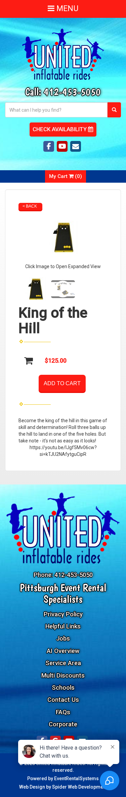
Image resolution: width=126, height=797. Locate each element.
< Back (30, 206)
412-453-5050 (72, 92)
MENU (66, 8)
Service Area (63, 662)
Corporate (63, 724)
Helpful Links (63, 626)
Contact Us (63, 699)
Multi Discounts (63, 675)
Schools (63, 687)
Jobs (63, 638)
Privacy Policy (63, 614)
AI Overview (63, 650)
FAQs (63, 712)
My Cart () (65, 176)
